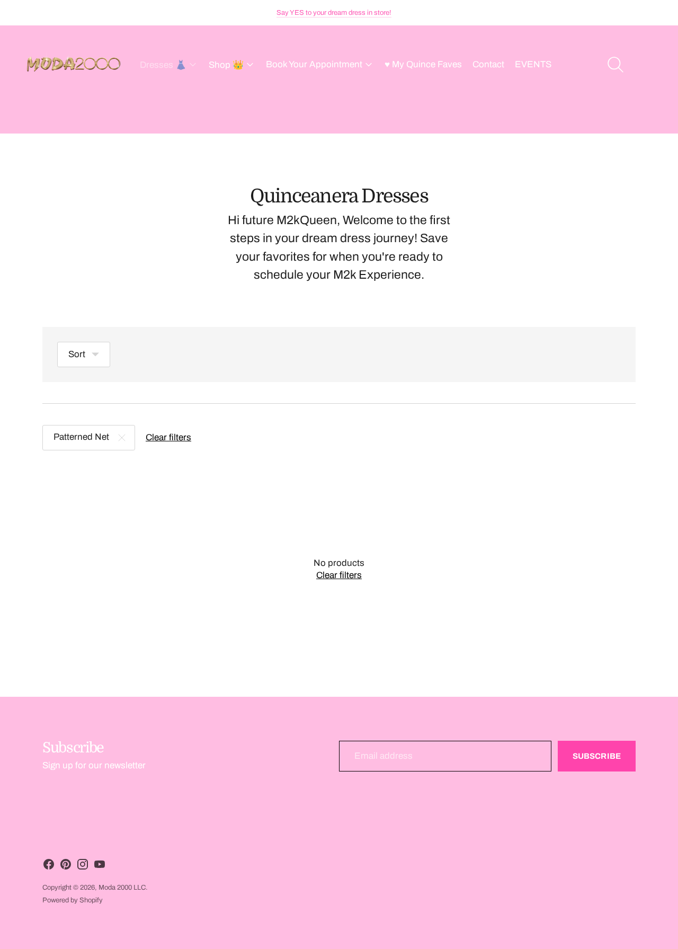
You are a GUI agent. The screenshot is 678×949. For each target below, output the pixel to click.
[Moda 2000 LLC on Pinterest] (65, 866)
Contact (488, 64)
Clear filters (168, 437)
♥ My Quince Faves (423, 64)
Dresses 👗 (163, 65)
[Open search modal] (615, 64)
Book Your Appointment (314, 64)
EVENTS (533, 64)
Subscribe (597, 756)
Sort (76, 354)
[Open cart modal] (647, 64)
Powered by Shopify (72, 900)
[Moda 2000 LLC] (74, 64)
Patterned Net (81, 437)
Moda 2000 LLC (122, 887)
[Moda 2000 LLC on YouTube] (99, 866)
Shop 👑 (226, 65)
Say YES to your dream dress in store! (333, 12)
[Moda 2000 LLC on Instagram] (82, 866)
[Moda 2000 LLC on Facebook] (48, 866)
